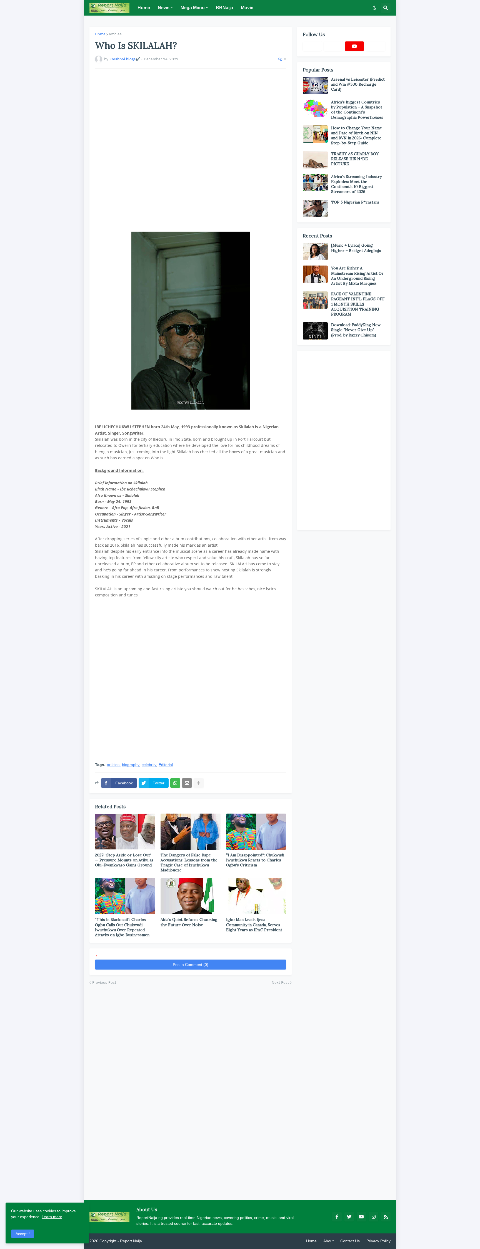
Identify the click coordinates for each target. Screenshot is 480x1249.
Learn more (52, 1217)
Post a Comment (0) (190, 964)
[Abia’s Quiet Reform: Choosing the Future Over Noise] (191, 896)
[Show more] (199, 783)
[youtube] (354, 46)
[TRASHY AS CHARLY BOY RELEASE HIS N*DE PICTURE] (315, 159)
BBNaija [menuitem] (224, 7)
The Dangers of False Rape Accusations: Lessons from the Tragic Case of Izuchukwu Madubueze (189, 863)
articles (115, 34)
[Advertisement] (190, 150)
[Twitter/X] (333, 46)
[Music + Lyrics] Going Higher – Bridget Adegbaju (356, 248)
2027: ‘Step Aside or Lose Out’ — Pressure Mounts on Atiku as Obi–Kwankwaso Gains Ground (124, 860)
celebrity (149, 765)
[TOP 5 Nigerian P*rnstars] (315, 208)
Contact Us (350, 1241)
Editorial (166, 765)
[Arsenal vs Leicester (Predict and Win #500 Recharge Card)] (315, 85)
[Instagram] (375, 46)
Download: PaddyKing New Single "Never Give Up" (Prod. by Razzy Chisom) (356, 329)
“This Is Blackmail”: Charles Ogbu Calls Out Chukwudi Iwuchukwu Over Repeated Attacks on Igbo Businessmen (122, 927)
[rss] (386, 1216)
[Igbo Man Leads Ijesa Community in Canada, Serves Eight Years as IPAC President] (256, 896)
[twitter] (349, 1216)
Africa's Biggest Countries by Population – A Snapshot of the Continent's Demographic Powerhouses (357, 110)
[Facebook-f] (312, 46)
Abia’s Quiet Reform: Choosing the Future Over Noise (189, 922)
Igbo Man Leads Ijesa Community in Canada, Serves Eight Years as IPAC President (254, 924)
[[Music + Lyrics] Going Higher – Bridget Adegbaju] (315, 251)
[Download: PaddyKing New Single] (315, 330)
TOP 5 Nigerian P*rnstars (355, 202)
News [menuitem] (163, 7)
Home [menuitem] (144, 7)
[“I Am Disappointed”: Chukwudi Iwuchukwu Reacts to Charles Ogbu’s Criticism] (256, 832)
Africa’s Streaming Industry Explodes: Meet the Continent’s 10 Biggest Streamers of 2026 (356, 184)
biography (130, 765)
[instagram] (373, 1216)
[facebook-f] (337, 1216)
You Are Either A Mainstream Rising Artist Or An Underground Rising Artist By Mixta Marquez (357, 276)
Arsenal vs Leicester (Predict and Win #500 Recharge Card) (358, 84)
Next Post (280, 982)
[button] (374, 8)
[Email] (187, 783)
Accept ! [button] (23, 1233)
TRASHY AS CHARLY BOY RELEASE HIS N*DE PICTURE (355, 158)
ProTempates (154, 1241)
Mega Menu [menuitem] (193, 7)
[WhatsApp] (175, 783)
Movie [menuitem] (247, 7)
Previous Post (104, 982)
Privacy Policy (378, 1241)
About (328, 1241)
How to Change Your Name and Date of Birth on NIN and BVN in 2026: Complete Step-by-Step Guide (356, 135)
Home (100, 34)
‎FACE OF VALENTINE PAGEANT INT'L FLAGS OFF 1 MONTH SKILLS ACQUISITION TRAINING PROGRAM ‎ (358, 304)
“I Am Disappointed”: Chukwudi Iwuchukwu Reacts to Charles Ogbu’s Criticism (255, 860)
